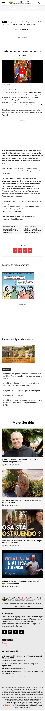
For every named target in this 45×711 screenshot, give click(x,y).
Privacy (4, 643)
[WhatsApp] (30, 250)
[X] (20, 250)
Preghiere (6, 369)
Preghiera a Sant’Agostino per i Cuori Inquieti (21, 390)
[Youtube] (21, 632)
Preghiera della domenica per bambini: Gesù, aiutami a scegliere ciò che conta (21, 384)
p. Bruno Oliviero (16, 24)
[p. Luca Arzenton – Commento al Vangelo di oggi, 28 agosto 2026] (22, 564)
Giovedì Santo (37, 22)
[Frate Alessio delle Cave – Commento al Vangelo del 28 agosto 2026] (22, 523)
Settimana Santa (29, 24)
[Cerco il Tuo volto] (23, 2)
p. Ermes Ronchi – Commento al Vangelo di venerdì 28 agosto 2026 (20, 461)
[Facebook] (15, 250)
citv (6, 465)
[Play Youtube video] (22, 71)
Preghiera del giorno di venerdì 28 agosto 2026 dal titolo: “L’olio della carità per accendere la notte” (22, 402)
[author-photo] (3, 465)
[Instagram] (10, 632)
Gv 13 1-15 (6, 24)
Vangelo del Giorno (8, 660)
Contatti (5, 645)
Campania (11, 22)
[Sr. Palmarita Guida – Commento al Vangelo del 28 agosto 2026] (22, 483)
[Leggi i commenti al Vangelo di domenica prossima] (18, 363)
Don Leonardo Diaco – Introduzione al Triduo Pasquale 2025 (10, 230)
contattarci (6, 705)
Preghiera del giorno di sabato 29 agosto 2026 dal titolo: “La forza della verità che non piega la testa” (22, 376)
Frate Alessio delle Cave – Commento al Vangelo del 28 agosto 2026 (22, 542)
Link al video (6, 85)
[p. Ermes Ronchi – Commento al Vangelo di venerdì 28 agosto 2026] (22, 443)
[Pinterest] (25, 250)
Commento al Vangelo (24, 22)
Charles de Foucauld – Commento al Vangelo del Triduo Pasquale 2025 (32, 230)
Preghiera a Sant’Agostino (14, 395)
